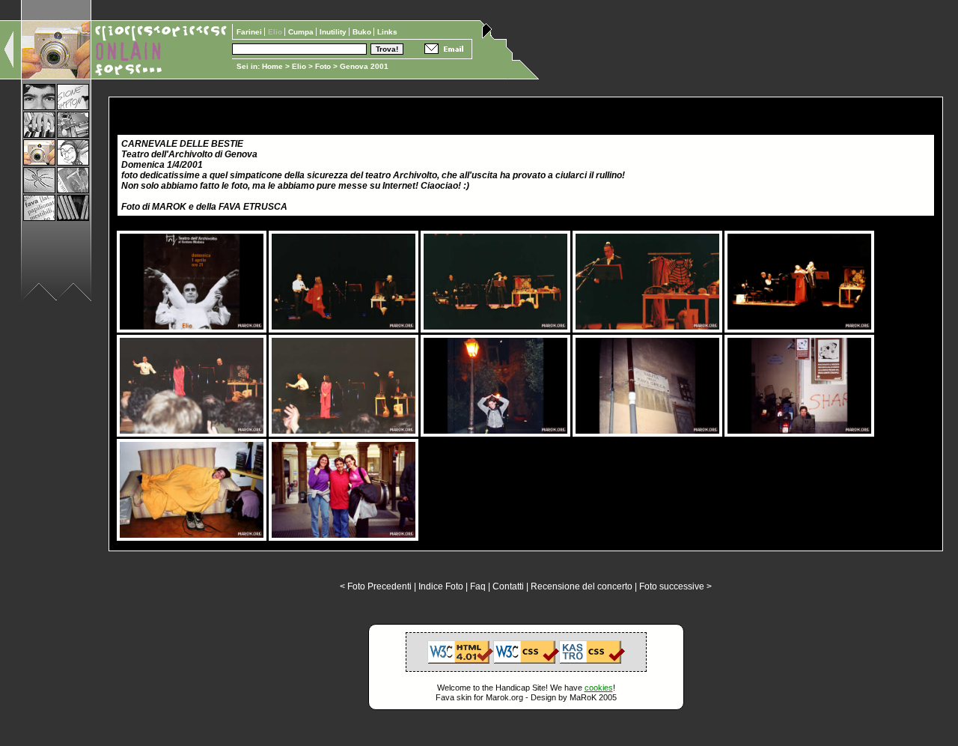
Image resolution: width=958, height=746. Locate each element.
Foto (323, 66)
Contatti (508, 586)
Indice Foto (440, 586)
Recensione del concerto (581, 586)
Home (272, 66)
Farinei (250, 32)
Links (387, 32)
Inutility (334, 32)
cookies (599, 687)
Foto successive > (675, 586)
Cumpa (302, 32)
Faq (478, 586)
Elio (299, 66)
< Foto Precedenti (376, 586)
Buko (363, 32)
